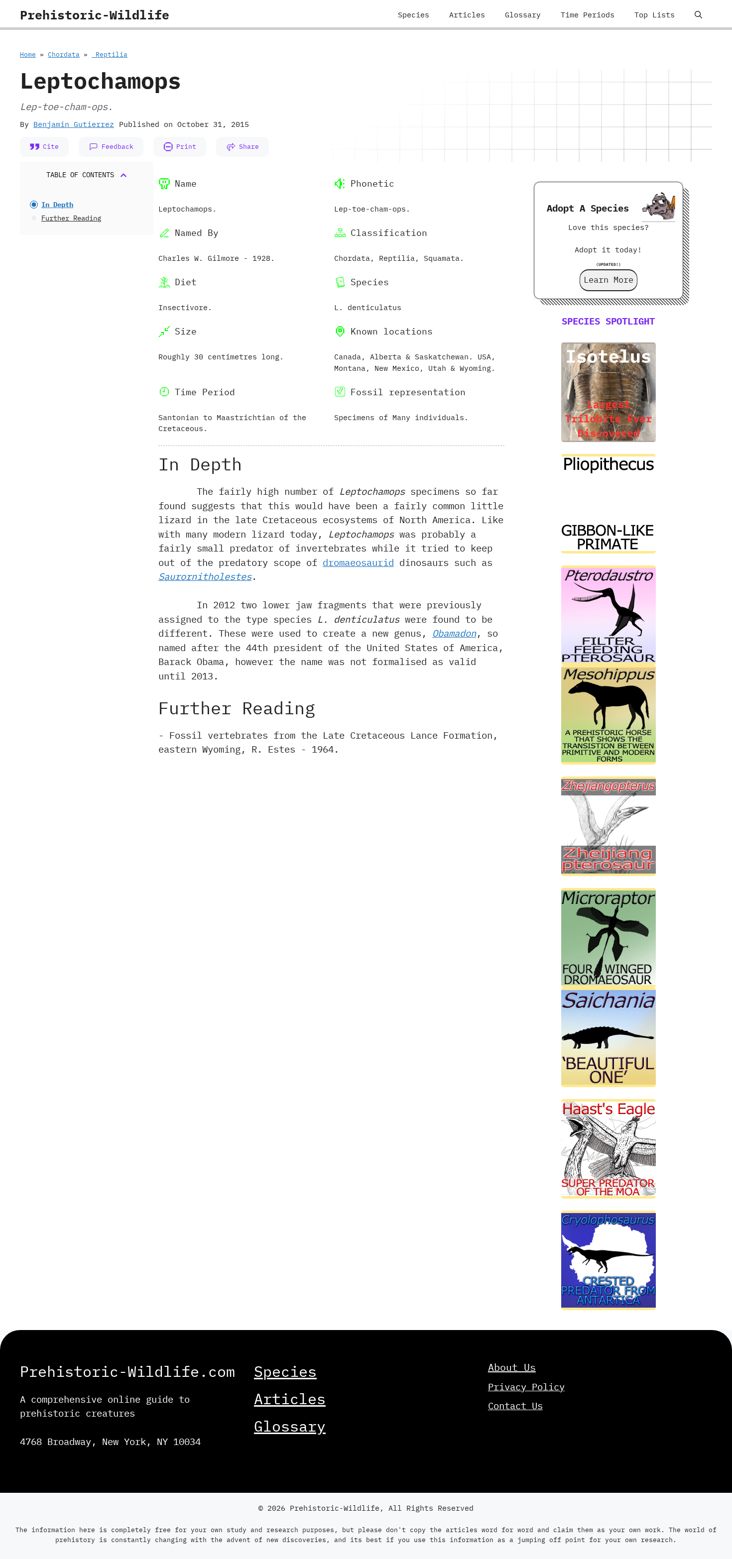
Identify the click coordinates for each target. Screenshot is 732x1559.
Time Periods (587, 14)
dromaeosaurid (358, 562)
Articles (467, 14)
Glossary (523, 14)
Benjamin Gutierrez (73, 124)
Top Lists (654, 14)
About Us (512, 1367)
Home (28, 54)
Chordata (64, 54)
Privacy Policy (526, 1387)
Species (413, 14)
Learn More (608, 279)
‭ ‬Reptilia (109, 54)
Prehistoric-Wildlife (94, 14)
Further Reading (71, 218)
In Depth (57, 204)
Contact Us (515, 1406)
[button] (698, 15)
